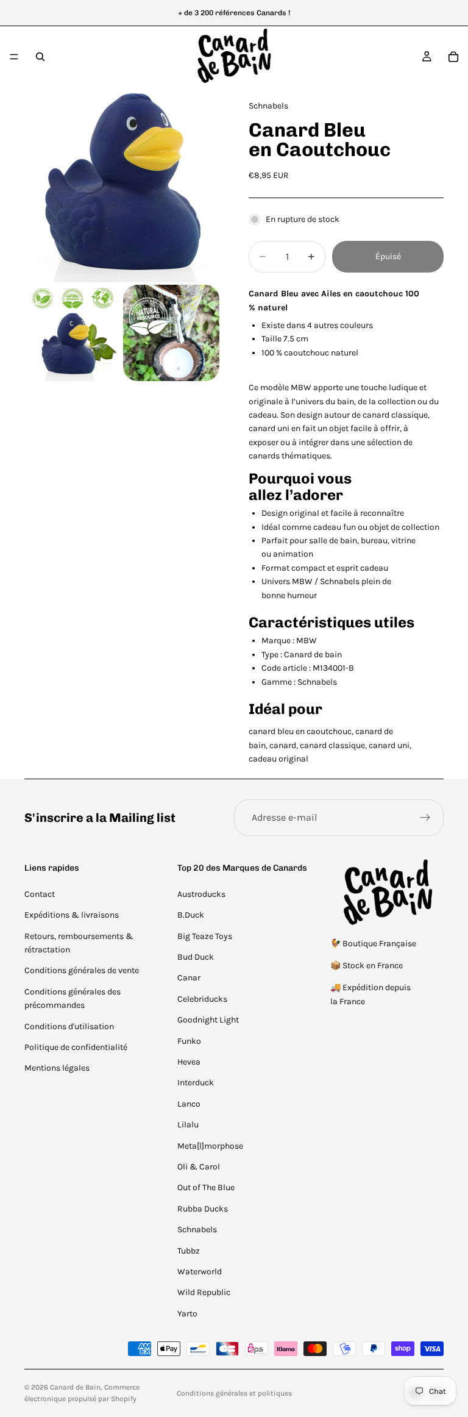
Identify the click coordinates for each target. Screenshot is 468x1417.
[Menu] (14, 57)
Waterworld (199, 1271)
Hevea (188, 1062)
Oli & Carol (198, 1167)
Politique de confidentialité (75, 1047)
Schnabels (197, 1229)
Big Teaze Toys (204, 936)
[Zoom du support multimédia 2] (72, 333)
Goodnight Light (208, 1020)
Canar (188, 978)
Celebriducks (202, 999)
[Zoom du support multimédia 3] (171, 333)
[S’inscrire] (425, 817)
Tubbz (188, 1251)
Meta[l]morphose (210, 1146)
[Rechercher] (40, 56)
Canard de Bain (75, 1387)
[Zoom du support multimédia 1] (121, 184)
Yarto (187, 1313)
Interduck (195, 1082)
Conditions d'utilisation (69, 1026)
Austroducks (201, 894)
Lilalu (188, 1124)
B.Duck (190, 915)
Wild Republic (203, 1292)
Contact (39, 894)
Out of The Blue (206, 1187)
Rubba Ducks (202, 1209)
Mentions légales (57, 1068)
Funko (189, 1041)
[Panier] (453, 56)
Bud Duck (195, 957)
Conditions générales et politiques (234, 1393)
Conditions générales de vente (81, 970)
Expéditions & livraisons (71, 915)
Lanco (188, 1104)
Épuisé (388, 256)
